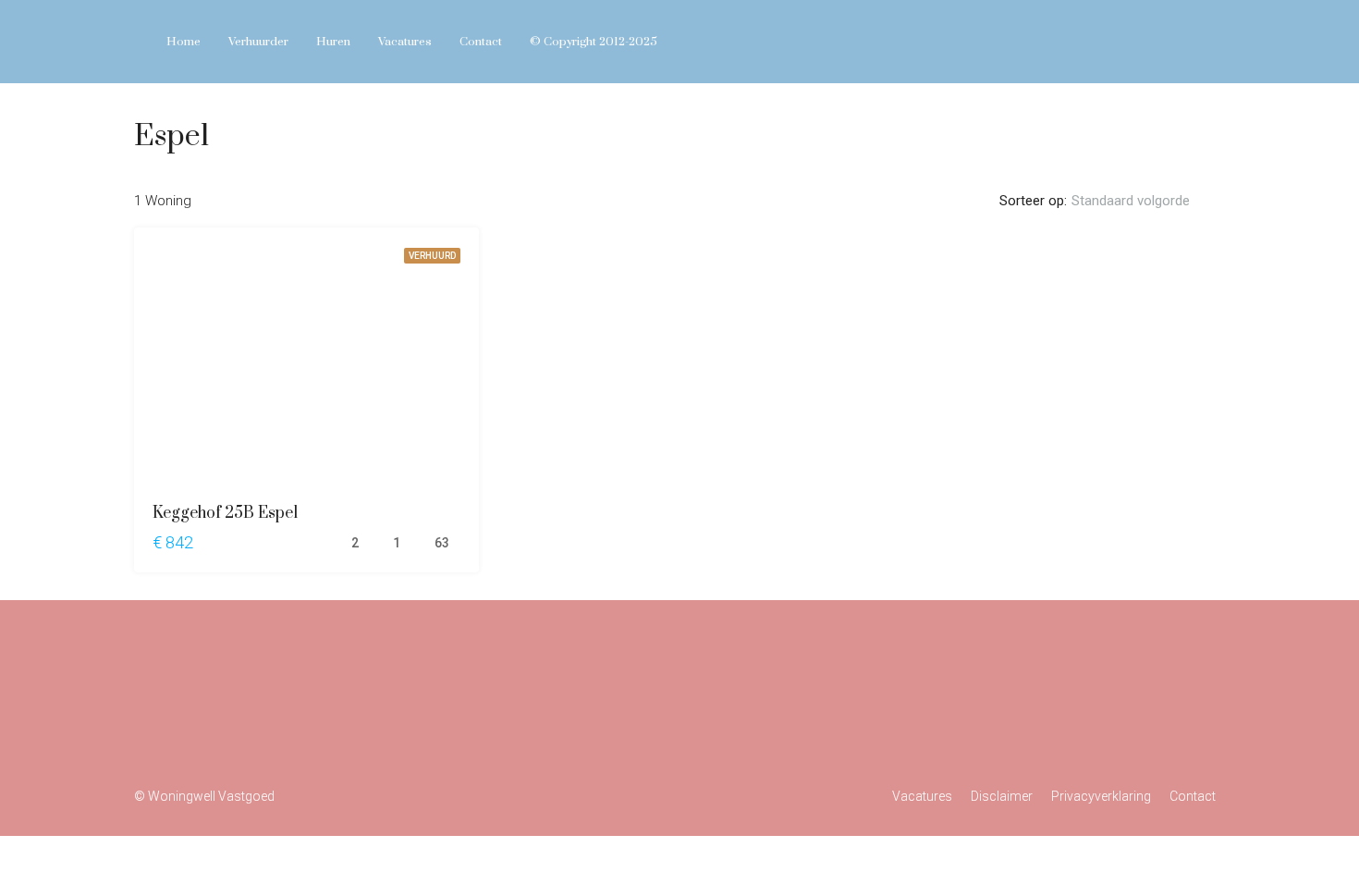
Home (183, 41)
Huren (333, 41)
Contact (480, 41)
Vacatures (405, 41)
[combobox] (1146, 200)
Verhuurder (258, 41)
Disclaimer (1002, 796)
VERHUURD (432, 256)
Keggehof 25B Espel (225, 513)
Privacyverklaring (1101, 796)
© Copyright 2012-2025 (593, 41)
